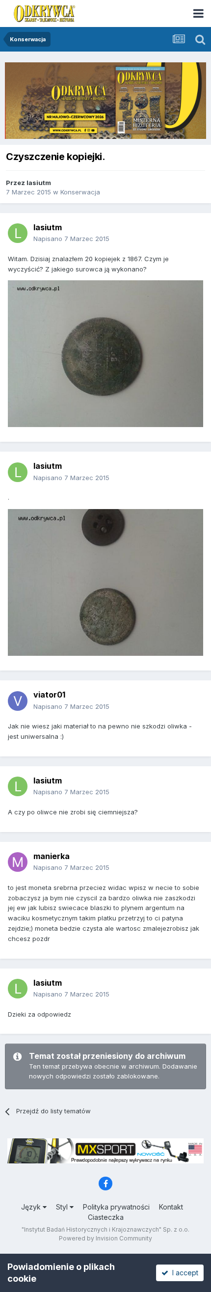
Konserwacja (80, 192)
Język (32, 1207)
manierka (51, 856)
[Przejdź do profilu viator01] (17, 701)
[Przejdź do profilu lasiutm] (17, 233)
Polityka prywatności (116, 1207)
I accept (183, 1272)
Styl (63, 1207)
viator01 (49, 695)
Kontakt (171, 1207)
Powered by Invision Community (105, 1238)
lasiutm (38, 183)
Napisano (71, 238)
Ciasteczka (106, 1217)
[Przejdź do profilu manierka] (17, 862)
